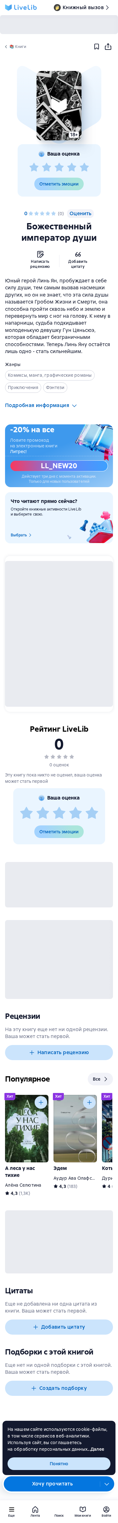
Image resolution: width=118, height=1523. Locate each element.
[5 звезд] (84, 167)
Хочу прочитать (52, 1483)
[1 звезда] (34, 167)
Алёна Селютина (23, 1185)
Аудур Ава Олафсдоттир (80, 1178)
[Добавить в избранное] (97, 46)
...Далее (95, 1449)
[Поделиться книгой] (108, 46)
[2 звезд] (47, 167)
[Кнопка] (41, 1102)
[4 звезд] (72, 167)
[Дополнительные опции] (107, 1483)
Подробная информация (37, 405)
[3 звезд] (59, 167)
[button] (59, 105)
